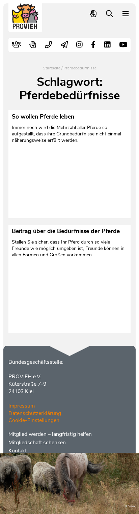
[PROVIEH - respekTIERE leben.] (25, 26)
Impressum (21, 406)
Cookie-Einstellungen (33, 420)
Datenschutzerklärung (34, 413)
